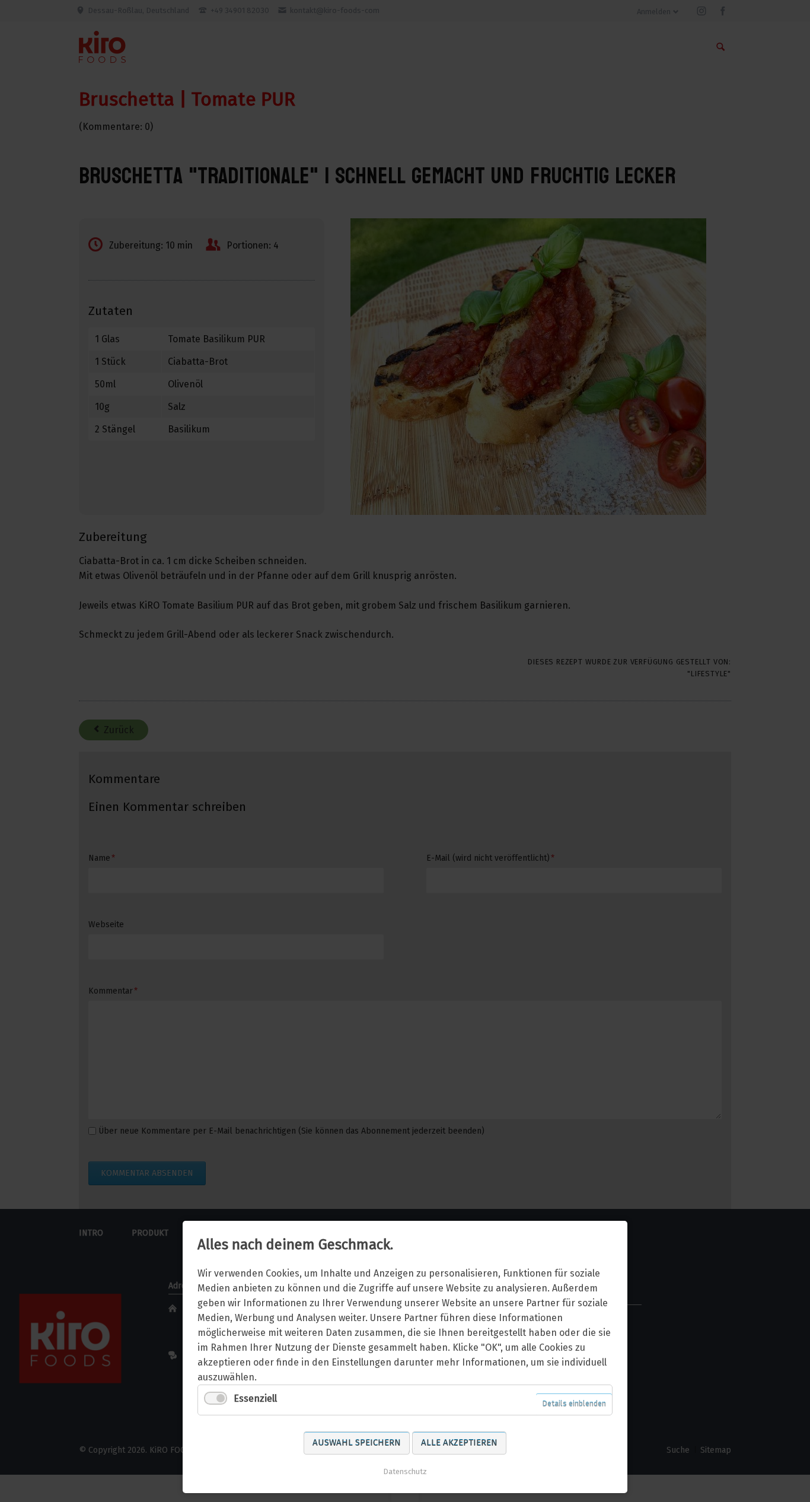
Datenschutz (405, 1471)
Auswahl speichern (356, 1442)
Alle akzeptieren (459, 1442)
